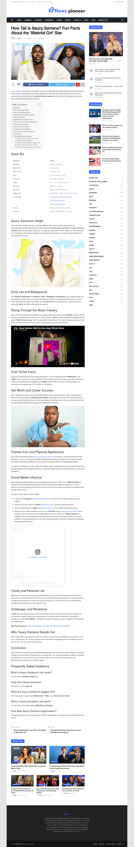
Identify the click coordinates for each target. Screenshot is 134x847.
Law (90, 271)
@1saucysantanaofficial (64, 197)
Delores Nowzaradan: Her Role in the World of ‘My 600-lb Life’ (48, 626)
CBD (90, 204)
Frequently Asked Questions (23, 136)
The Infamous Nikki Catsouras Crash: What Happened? (108, 79)
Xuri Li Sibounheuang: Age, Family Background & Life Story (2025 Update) (48, 791)
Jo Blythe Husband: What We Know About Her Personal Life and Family (22, 791)
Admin (19, 38)
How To (92, 264)
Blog (91, 196)
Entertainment (95, 226)
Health (92, 249)
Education (93, 223)
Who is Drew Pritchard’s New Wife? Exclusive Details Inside (108, 94)
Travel (91, 301)
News (86, 20)
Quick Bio (17, 107)
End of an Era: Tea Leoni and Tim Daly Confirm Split (100, 59)
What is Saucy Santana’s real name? (27, 138)
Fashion (92, 230)
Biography (49, 20)
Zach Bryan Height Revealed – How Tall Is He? (109, 86)
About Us (34, 1)
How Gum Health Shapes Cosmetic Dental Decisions (111, 160)
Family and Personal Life (21, 127)
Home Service (94, 260)
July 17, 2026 (106, 154)
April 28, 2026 (60, 771)
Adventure (93, 178)
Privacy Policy (41, 1)
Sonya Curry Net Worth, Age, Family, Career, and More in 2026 (28, 767)
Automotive (93, 185)
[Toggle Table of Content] (38, 104)
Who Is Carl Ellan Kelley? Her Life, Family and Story (112, 126)
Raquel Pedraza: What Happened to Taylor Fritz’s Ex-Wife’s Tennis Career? (108, 70)
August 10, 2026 (107, 130)
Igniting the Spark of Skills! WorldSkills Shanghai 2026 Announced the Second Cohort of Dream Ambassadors (111, 114)
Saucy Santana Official (69, 511)
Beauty (92, 189)
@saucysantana (60, 200)
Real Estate (93, 286)
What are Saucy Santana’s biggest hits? (28, 143)
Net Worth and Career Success (23, 119)
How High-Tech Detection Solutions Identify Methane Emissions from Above (111, 138)
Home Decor (93, 253)
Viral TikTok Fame (19, 117)
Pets (91, 282)
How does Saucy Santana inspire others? (28, 147)
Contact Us (49, 1)
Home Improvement (96, 256)
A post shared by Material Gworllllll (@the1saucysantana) (37, 583)
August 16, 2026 (107, 121)
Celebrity (38, 20)
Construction (94, 215)
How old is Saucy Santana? (25, 140)
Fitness (92, 238)
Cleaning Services (96, 211)
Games (59, 20)
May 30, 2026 (21, 771)
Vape (91, 305)
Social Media (94, 294)
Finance (92, 234)
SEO (90, 290)
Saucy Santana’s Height (21, 110)
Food (91, 241)
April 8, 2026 (72, 793)
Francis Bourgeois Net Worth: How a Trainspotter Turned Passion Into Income (66, 767)
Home (29, 1)
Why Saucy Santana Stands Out (24, 131)
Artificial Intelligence (98, 181)
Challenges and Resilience (22, 129)
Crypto (68, 20)
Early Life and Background (22, 112)
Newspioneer (18, 844)
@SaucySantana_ (60, 204)
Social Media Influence (21, 124)
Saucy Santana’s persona (44, 456)
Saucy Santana (16, 91)
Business (27, 20)
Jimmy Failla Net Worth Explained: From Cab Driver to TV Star (73, 790)
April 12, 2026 (22, 795)
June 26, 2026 (107, 163)
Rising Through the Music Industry (24, 115)
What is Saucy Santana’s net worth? (27, 145)
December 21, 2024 (30, 38)
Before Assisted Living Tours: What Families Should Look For (112, 149)
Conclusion (17, 134)
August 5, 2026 (107, 143)
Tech (93, 20)
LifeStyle (77, 20)
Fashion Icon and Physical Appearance (26, 122)
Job (90, 268)
